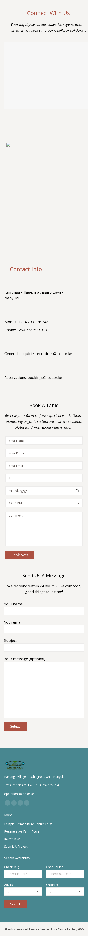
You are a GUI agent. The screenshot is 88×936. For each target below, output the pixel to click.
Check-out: (54, 867)
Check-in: (11, 867)
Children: (52, 885)
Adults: (8, 885)
